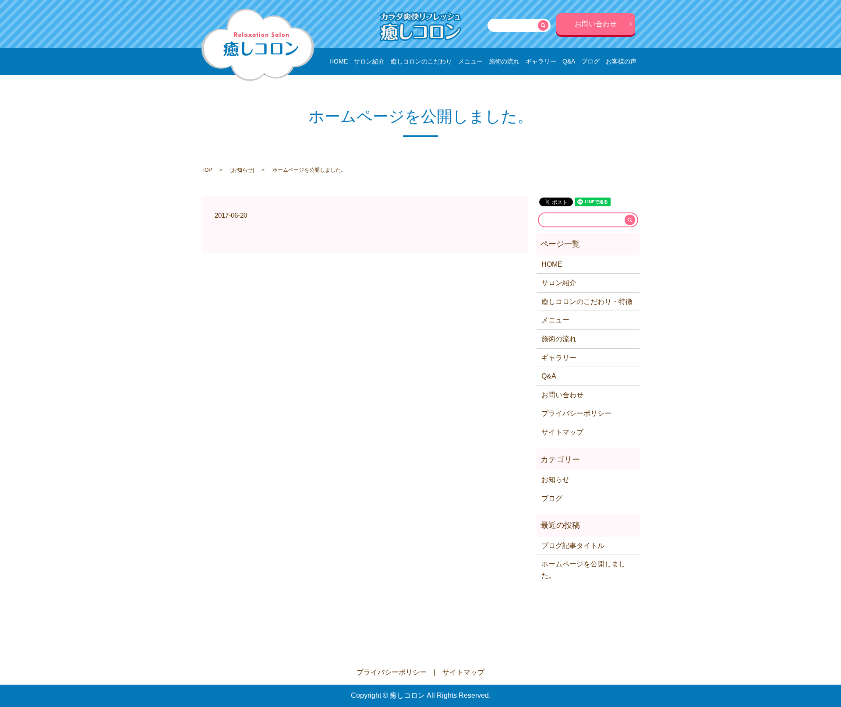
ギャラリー (541, 61)
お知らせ (242, 170)
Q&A (568, 61)
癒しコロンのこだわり (421, 61)
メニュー (470, 61)
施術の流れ (504, 61)
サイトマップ (562, 432)
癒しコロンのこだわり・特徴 (587, 301)
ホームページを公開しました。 (583, 569)
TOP (206, 170)
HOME (338, 61)
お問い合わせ (596, 24)
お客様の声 (621, 61)
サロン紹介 (369, 61)
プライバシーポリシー (576, 413)
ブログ (590, 61)
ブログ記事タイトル (572, 545)
